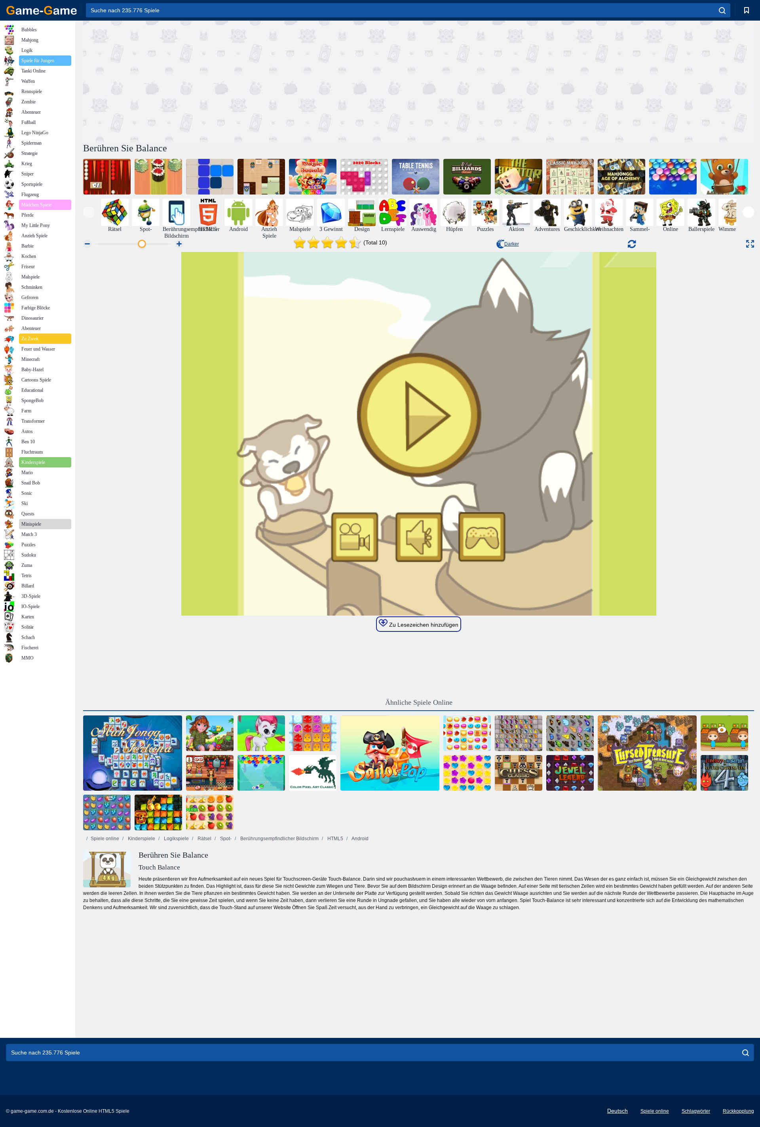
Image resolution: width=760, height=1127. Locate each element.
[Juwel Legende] (570, 773)
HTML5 (334, 838)
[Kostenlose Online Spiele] (41, 10)
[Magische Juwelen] (312, 177)
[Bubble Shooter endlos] (724, 177)
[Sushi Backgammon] (158, 177)
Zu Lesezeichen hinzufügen (423, 625)
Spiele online (105, 838)
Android (360, 838)
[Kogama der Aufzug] (518, 177)
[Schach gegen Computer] (518, 773)
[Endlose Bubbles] (673, 177)
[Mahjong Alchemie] (621, 177)
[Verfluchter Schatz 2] (647, 753)
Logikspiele (176, 838)
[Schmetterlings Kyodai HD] (518, 733)
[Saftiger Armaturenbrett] (210, 812)
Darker (511, 244)
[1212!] (210, 177)
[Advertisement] (250, 80)
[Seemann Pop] (389, 753)
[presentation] (89, 212)
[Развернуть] (750, 244)
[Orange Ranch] (724, 733)
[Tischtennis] (415, 177)
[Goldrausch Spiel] (158, 812)
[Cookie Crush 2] (467, 733)
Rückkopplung (738, 1111)
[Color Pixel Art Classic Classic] (312, 773)
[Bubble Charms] (261, 773)
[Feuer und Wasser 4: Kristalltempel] (724, 773)
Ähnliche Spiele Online (418, 702)
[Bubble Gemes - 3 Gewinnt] (261, 733)
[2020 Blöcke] (364, 177)
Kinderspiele (141, 838)
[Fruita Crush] (107, 812)
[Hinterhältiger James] (261, 177)
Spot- (225, 838)
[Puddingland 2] (312, 733)
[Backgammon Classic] (107, 177)
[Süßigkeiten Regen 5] (467, 773)
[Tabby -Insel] (210, 733)
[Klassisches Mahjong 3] (570, 177)
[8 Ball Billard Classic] (467, 177)
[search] (722, 10)
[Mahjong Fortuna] (132, 753)
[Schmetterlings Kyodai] (570, 733)
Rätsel (203, 838)
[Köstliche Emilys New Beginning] (210, 773)
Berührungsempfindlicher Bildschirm (279, 838)
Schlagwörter (696, 1111)
